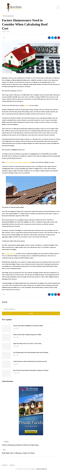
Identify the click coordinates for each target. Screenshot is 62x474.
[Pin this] (58, 37)
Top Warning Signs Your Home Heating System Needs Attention (30, 352)
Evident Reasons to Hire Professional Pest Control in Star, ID (30, 361)
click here (26, 105)
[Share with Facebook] (49, 37)
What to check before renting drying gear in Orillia (27, 334)
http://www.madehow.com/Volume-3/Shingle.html (18, 162)
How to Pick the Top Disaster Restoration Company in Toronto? (30, 370)
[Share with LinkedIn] (55, 37)
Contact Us (5, 465)
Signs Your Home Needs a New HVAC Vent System (27, 343)
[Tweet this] (52, 37)
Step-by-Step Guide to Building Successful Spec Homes (28, 325)
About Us (12, 465)
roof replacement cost (10, 253)
